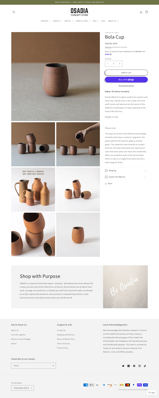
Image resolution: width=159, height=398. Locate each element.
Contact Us (61, 330)
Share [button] (110, 183)
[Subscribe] (53, 366)
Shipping (108, 47)
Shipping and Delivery (66, 335)
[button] (14, 12)
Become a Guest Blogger (21, 339)
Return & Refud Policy (66, 339)
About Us (15, 330)
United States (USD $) (21, 388)
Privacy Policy (62, 348)
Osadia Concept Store (129, 389)
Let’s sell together (18, 335)
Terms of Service (63, 343)
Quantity (108, 59)
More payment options (126, 86)
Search (14, 343)
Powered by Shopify (142, 389)
